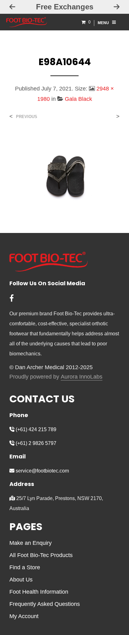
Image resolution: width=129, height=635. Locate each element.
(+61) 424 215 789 (35, 429)
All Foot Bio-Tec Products (41, 555)
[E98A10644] (64, 170)
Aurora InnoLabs (81, 377)
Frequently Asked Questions (44, 604)
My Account (24, 616)
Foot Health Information (38, 592)
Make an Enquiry (30, 543)
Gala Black (78, 99)
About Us (21, 579)
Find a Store (24, 567)
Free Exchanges (64, 7)
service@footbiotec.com (41, 470)
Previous (26, 117)
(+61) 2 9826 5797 (35, 443)
